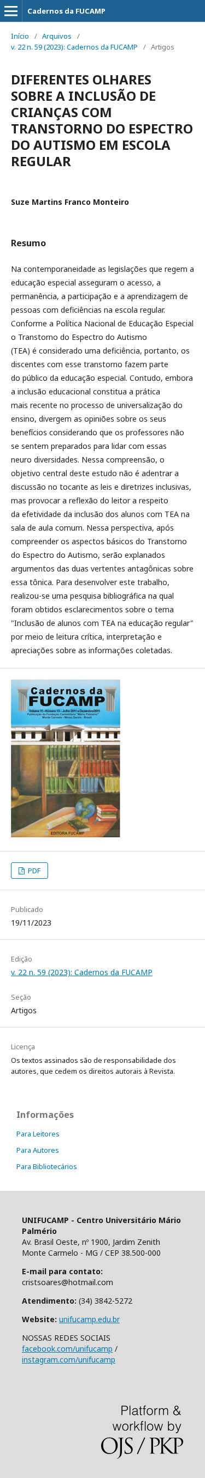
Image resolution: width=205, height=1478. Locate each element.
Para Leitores (38, 1134)
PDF (33, 870)
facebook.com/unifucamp (67, 1348)
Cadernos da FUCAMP (66, 11)
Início (20, 36)
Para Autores (37, 1150)
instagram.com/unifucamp (68, 1359)
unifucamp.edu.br (89, 1319)
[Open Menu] (11, 11)
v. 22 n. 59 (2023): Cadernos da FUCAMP (74, 47)
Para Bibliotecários (46, 1166)
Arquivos (57, 36)
